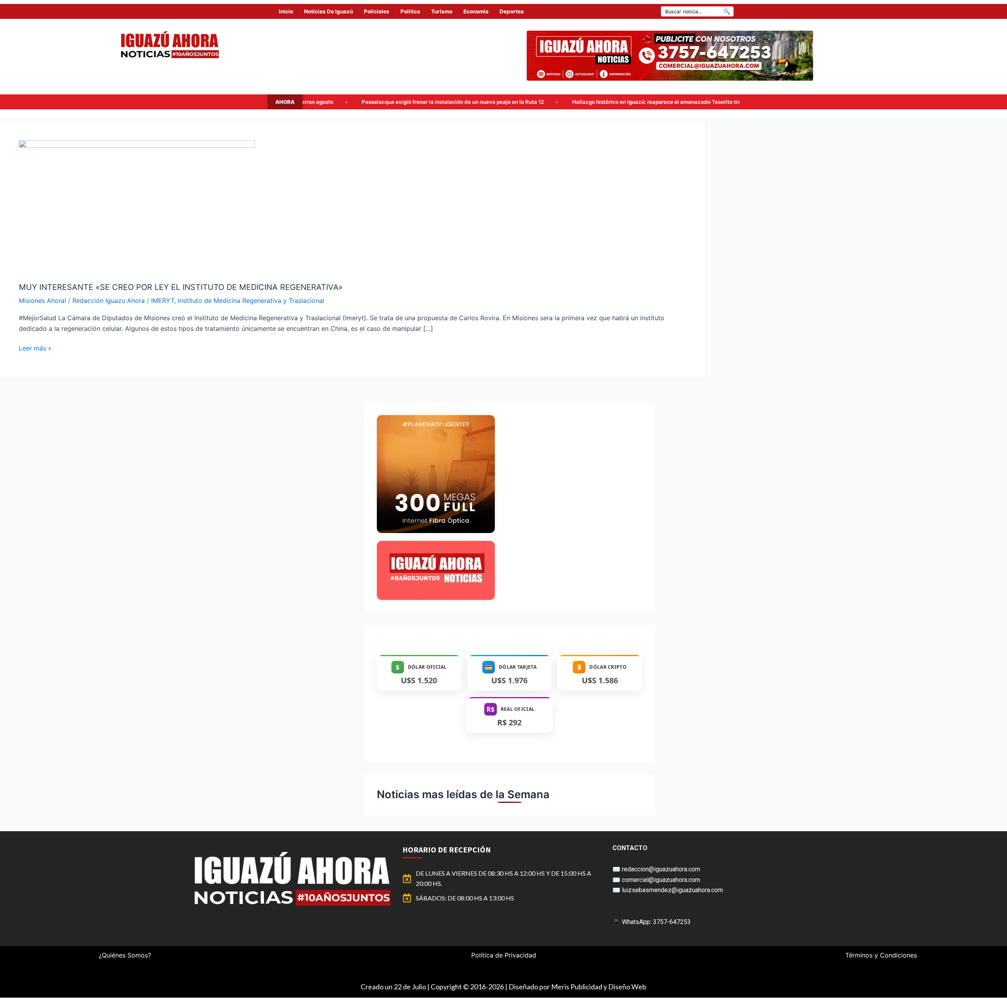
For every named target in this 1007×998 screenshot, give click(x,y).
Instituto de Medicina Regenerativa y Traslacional (251, 300)
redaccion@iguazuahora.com (661, 869)
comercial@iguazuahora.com (661, 880)
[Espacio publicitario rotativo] (670, 56)
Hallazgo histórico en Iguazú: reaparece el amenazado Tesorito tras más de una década (583, 102)
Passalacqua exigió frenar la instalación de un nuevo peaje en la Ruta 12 (353, 102)
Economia (476, 11)
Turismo (441, 11)
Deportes (512, 11)
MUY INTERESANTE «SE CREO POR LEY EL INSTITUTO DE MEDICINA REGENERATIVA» (181, 287)
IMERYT (162, 300)
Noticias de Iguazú (328, 11)
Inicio (286, 11)
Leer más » (35, 347)
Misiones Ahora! (42, 300)
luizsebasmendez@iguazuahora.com (672, 890)
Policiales (376, 11)
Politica (410, 11)
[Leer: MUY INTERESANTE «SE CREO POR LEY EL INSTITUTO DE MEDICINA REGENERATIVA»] (137, 206)
